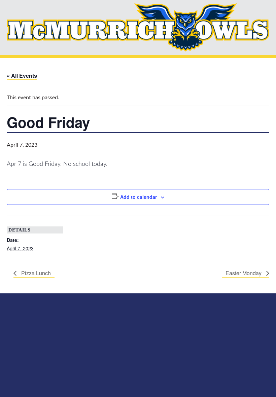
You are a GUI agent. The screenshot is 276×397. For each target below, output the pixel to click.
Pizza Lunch (35, 273)
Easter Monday (244, 273)
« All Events (22, 75)
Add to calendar (138, 196)
